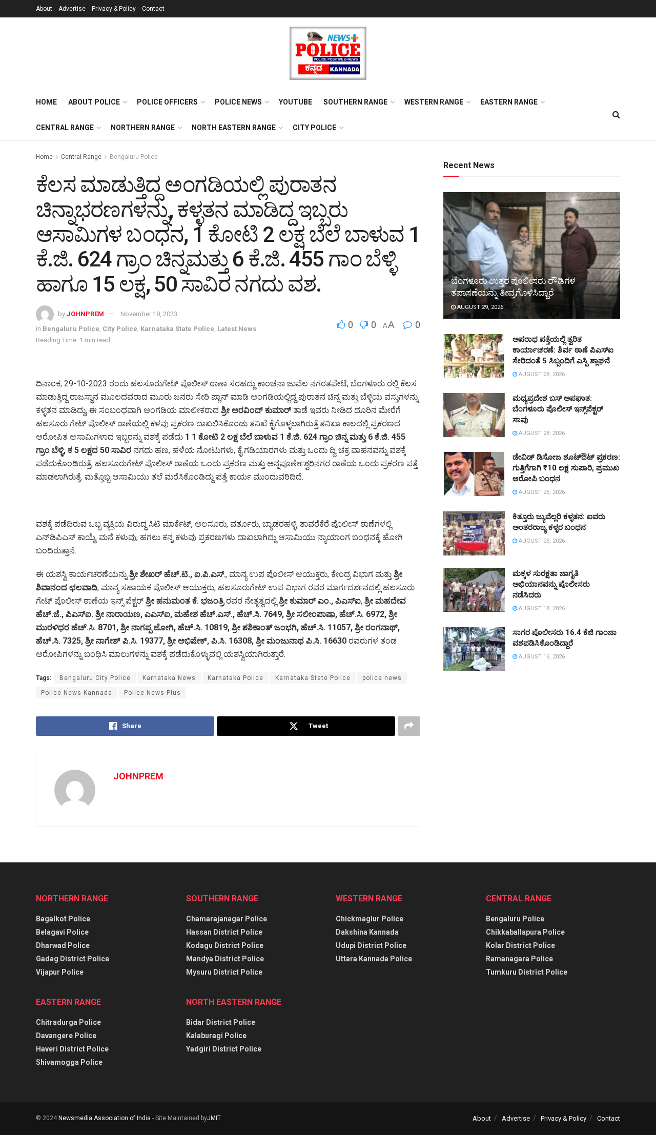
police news (382, 678)
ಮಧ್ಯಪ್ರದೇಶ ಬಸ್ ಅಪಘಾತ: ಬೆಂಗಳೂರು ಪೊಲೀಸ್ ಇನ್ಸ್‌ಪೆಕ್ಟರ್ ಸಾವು (557, 409)
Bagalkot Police (63, 919)
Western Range (433, 102)
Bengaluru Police (134, 156)
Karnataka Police (235, 678)
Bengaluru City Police (95, 678)
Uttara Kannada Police (374, 959)
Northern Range (143, 127)
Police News (238, 102)
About (44, 8)
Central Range (65, 127)
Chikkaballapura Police (525, 932)
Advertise (72, 8)
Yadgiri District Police (223, 1049)
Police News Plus (152, 692)
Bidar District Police (220, 1022)
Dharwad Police (63, 945)
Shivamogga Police (69, 1062)
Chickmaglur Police (369, 919)
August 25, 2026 (541, 492)
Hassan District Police (224, 932)
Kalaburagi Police (216, 1035)
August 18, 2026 (541, 608)
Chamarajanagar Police (226, 919)
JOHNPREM (85, 314)
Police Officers (167, 102)
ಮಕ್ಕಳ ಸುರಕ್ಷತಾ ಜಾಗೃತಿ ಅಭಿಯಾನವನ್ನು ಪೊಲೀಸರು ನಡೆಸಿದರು (551, 584)
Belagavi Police (62, 932)
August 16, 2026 (541, 656)
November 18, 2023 (148, 314)
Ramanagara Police (519, 959)
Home (46, 102)
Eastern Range (509, 102)
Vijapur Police (60, 972)
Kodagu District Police (224, 945)
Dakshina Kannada (367, 932)
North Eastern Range (234, 127)
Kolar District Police (520, 945)
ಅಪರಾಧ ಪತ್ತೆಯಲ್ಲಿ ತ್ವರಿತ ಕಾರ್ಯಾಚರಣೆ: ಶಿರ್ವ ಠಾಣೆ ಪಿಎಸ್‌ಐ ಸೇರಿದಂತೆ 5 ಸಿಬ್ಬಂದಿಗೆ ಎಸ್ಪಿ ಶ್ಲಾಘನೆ (562, 350)
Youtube (295, 102)
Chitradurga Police (68, 1022)
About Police (94, 102)
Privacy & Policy (114, 8)
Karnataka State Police (177, 329)
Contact (153, 8)
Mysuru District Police (224, 972)
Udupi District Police (371, 945)
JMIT (213, 1118)
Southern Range (355, 102)
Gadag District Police (72, 959)
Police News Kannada (76, 692)
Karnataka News (169, 678)
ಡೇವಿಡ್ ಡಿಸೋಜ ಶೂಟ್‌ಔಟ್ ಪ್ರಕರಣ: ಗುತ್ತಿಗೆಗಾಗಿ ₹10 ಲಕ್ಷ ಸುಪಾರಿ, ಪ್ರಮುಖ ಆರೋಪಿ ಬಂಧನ (566, 467)
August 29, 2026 (479, 307)
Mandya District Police (225, 959)
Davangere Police (66, 1035)
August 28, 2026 (541, 374)
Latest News (236, 329)
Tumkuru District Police (526, 972)
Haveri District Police (72, 1049)
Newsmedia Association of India (104, 1118)
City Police (314, 127)
